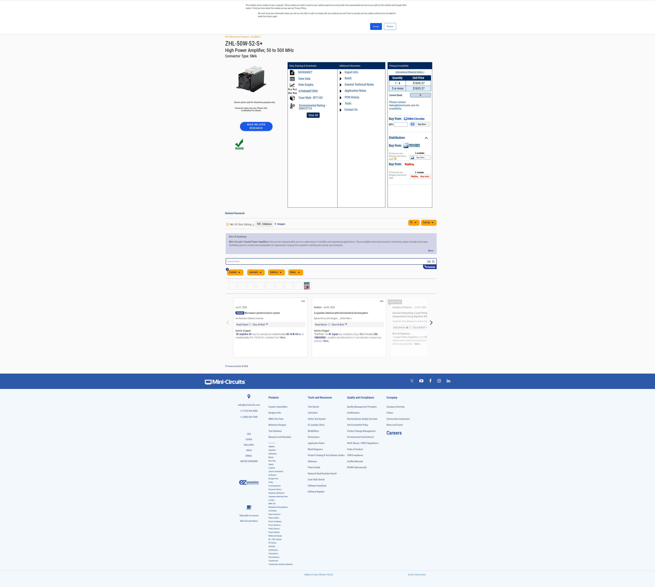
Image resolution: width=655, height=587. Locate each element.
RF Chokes (272, 543)
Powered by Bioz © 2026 (237, 366)
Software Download (317, 485)
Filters (270, 482)
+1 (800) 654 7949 (249, 417)
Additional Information (349, 65)
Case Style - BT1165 (311, 97)
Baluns (270, 457)
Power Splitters (274, 532)
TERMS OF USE (310, 574)
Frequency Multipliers (276, 493)
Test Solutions (275, 431)
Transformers (273, 561)
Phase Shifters (273, 518)
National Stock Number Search (322, 473)
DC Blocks (272, 475)
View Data (304, 78)
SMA (253, 56)
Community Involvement (398, 418)
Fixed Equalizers (274, 486)
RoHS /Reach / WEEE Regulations (362, 443)
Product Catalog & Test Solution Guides (326, 455)
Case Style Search (316, 479)
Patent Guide (314, 467)
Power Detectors (274, 525)
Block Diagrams (315, 449)
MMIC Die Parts (275, 418)
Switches (271, 546)
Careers (394, 433)
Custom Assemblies (277, 406)
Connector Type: (237, 56)
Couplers (271, 468)
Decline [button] (390, 26)
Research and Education (279, 437)
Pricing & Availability (399, 65)
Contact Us (351, 109)
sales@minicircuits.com (249, 404)
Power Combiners (274, 521)
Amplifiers (255, 36)
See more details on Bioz (426, 366)
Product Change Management (361, 431)
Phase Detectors (274, 514)
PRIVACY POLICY (325, 574)
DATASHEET (305, 72)
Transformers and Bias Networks (280, 564)
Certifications (353, 412)
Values (390, 412)
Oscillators (272, 511)
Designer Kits (274, 412)
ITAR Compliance (355, 455)
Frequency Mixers (274, 489)
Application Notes (316, 443)
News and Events (395, 424)
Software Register (316, 491)
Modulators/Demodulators (278, 507)
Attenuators (272, 454)
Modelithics (313, 431)
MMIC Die (272, 503)
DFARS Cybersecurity (357, 467)
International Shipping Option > (409, 72)
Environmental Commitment (360, 437)
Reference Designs (277, 424)
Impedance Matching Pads (278, 496)
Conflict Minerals (355, 461)
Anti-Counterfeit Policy (357, 424)
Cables (270, 464)
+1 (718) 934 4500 (249, 410)
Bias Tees (272, 461)
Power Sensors (274, 529)
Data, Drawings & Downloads (302, 65)
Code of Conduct (355, 449)
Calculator (312, 412)
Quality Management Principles (362, 406)
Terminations (273, 554)
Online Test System (317, 418)
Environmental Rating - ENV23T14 (312, 107)
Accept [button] (376, 26)
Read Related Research (256, 126)
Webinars (312, 461)
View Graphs (305, 84)
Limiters (271, 500)
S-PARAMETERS (308, 91)
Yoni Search (313, 406)
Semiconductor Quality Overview (362, 418)
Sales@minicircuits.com (402, 105)
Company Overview (396, 406)
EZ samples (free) (316, 424)
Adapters (271, 446)
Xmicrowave (313, 437)
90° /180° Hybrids (274, 539)
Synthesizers (273, 550)
